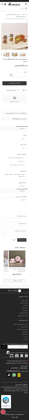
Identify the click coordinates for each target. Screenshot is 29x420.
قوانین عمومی (24, 300)
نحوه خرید (25, 305)
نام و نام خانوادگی (21, 216)
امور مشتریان (24, 327)
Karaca (23, 90)
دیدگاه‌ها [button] (22, 191)
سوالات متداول (24, 303)
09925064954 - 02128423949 (19, 368)
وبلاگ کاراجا (25, 332)
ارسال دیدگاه (22, 240)
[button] (2, 4)
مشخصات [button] (22, 128)
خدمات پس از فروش (23, 315)
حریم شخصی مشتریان (22, 329)
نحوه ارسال (25, 310)
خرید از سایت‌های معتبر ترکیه (21, 324)
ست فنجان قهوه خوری (11, 90)
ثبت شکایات (25, 334)
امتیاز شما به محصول (20, 231)
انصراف (14, 240)
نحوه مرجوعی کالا (23, 313)
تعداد (25, 71)
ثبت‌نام (4, 347)
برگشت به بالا (13, 290)
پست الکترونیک (22, 223)
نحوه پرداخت (25, 308)
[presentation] (27, 54)
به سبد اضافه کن (14, 83)
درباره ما (26, 337)
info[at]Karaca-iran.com (13, 371)
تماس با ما (25, 339)
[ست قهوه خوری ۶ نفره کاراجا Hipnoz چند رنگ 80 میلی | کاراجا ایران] (14, 36)
